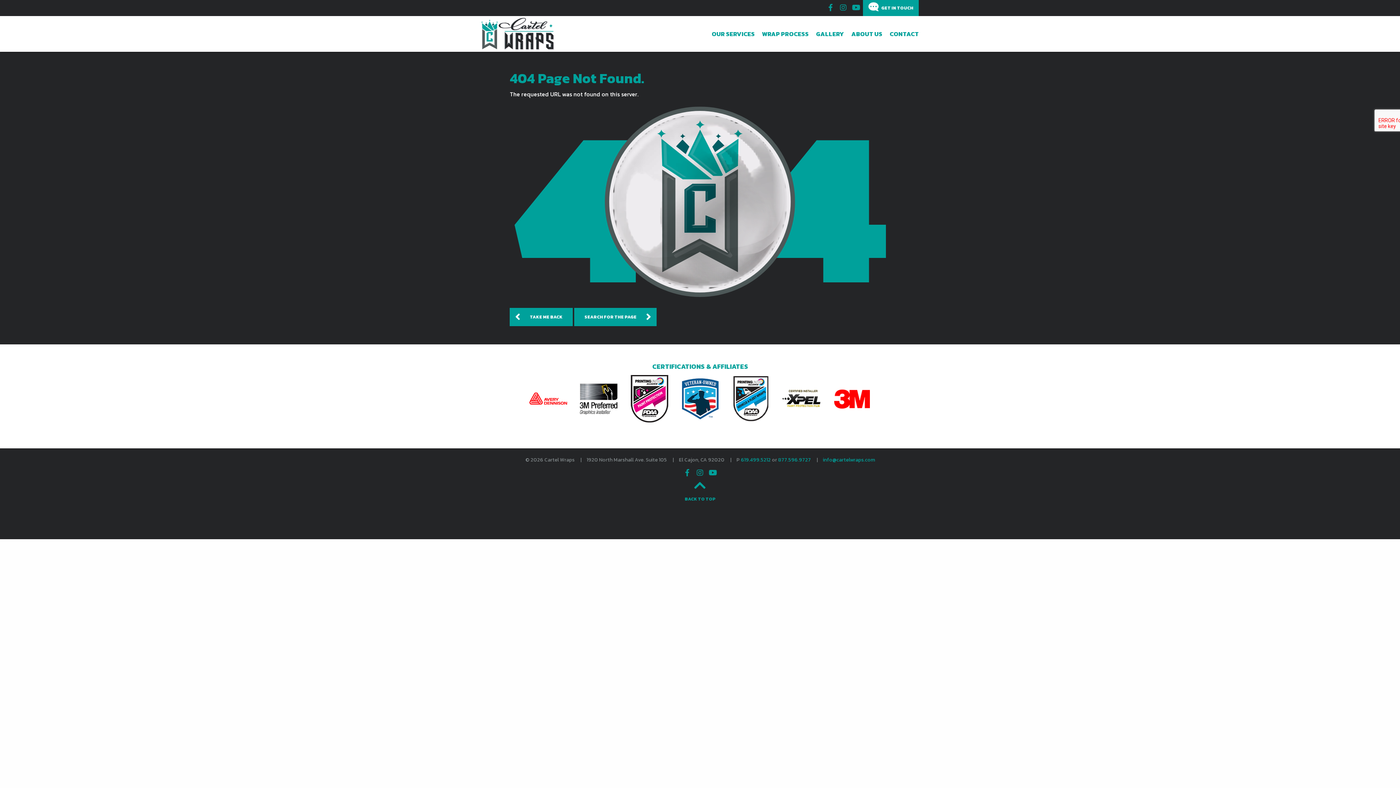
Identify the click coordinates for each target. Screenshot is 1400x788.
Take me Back (546, 317)
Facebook (830, 7)
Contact (904, 34)
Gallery (830, 34)
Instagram (843, 7)
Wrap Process (785, 34)
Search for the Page (610, 317)
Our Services (733, 34)
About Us (866, 34)
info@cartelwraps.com (849, 460)
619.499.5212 (756, 460)
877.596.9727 (794, 460)
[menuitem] (733, 34)
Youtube (856, 7)
